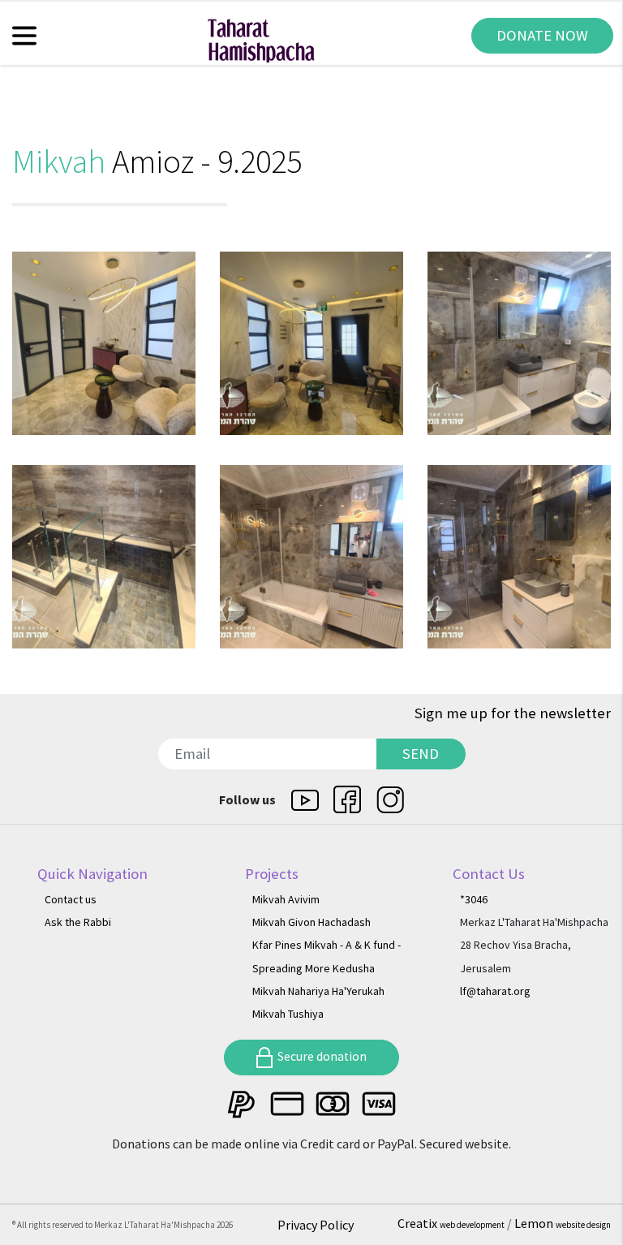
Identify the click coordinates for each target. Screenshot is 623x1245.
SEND (420, 753)
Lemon (562, 1223)
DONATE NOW (542, 35)
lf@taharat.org (495, 991)
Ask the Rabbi (78, 922)
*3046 (474, 899)
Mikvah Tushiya (288, 1013)
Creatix (451, 1223)
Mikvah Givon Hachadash (311, 922)
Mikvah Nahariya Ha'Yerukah (318, 991)
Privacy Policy (315, 1225)
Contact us (71, 899)
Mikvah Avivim (286, 899)
